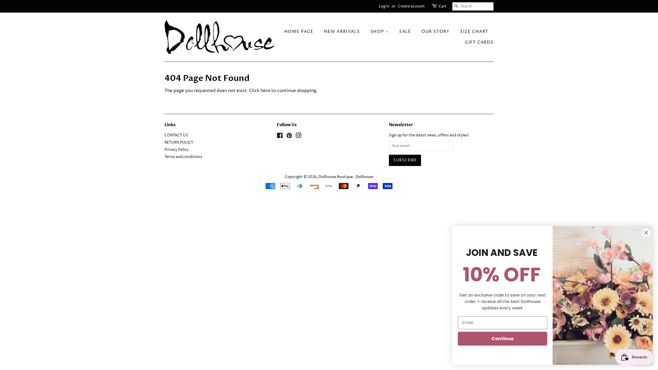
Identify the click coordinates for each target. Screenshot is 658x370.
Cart (442, 6)
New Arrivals (342, 31)
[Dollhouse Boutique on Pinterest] (289, 136)
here (265, 91)
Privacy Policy (176, 149)
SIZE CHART (474, 31)
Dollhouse (364, 177)
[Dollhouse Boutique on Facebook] (280, 136)
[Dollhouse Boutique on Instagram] (298, 136)
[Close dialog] (646, 232)
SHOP (378, 31)
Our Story (436, 31)
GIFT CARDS (479, 42)
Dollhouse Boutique (336, 177)
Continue (502, 338)
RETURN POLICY (178, 142)
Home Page (298, 31)
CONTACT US (176, 135)
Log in (384, 6)
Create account (411, 6)
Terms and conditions (183, 157)
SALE (405, 31)
